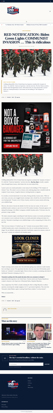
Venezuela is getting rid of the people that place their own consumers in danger (23, 277)
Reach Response (29, 411)
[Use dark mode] (50, 1)
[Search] (50, 11)
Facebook (9, 97)
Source (3, 296)
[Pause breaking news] (50, 24)
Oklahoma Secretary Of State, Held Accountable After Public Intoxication (34, 24)
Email (13, 97)
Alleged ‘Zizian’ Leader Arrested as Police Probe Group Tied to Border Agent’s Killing (13, 344)
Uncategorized (26, 30)
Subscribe (47, 364)
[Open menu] (26, 22)
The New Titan (35, 182)
